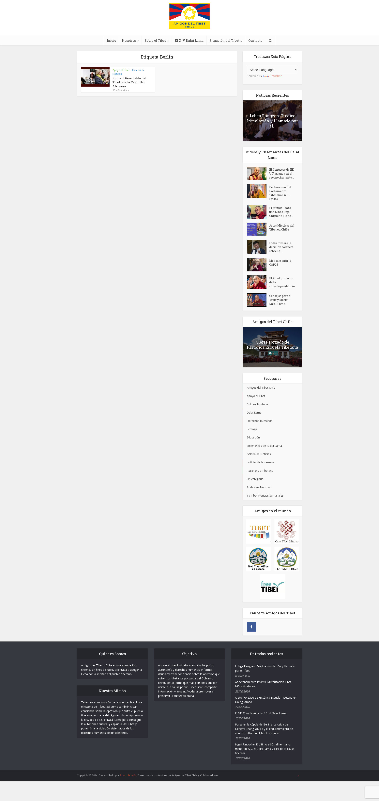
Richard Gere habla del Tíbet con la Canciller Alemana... (129, 82)
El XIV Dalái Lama (189, 40)
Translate (276, 76)
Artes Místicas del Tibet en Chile (282, 227)
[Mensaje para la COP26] (258, 264)
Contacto (255, 40)
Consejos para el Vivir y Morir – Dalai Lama (280, 300)
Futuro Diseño (128, 775)
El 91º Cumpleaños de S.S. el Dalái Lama (260, 713)
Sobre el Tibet (155, 40)
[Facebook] (251, 627)
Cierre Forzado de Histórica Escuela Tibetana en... (272, 347)
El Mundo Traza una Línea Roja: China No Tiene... (281, 212)
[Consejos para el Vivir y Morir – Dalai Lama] (258, 300)
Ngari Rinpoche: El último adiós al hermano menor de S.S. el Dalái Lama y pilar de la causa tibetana (265, 748)
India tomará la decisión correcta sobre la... (281, 247)
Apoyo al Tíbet (121, 70)
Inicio (111, 40)
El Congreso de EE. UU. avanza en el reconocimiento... (281, 173)
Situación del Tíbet (224, 40)
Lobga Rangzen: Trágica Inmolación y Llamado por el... (272, 120)
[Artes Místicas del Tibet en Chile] (258, 229)
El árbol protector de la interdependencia (282, 282)
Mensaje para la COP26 (280, 262)
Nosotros (129, 40)
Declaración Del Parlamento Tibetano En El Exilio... (280, 193)
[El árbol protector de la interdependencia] (258, 282)
